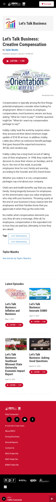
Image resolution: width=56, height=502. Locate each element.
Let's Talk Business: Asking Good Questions (39, 358)
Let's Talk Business (32, 23)
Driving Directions (12, 437)
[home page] (17, 4)
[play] (4, 498)
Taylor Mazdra (11, 50)
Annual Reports (11, 442)
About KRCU (10, 431)
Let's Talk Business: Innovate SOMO (38, 307)
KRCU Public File (11, 454)
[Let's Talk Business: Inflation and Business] (16, 294)
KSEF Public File (11, 459)
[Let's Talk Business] (10, 23)
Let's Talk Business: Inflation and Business (12, 309)
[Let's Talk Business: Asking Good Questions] (40, 344)
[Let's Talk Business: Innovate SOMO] (40, 294)
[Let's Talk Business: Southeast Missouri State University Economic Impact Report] (16, 344)
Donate (47, 4)
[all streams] (52, 498)
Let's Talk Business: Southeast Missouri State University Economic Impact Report (15, 364)
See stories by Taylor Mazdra (17, 258)
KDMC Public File (12, 465)
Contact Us (9, 448)
